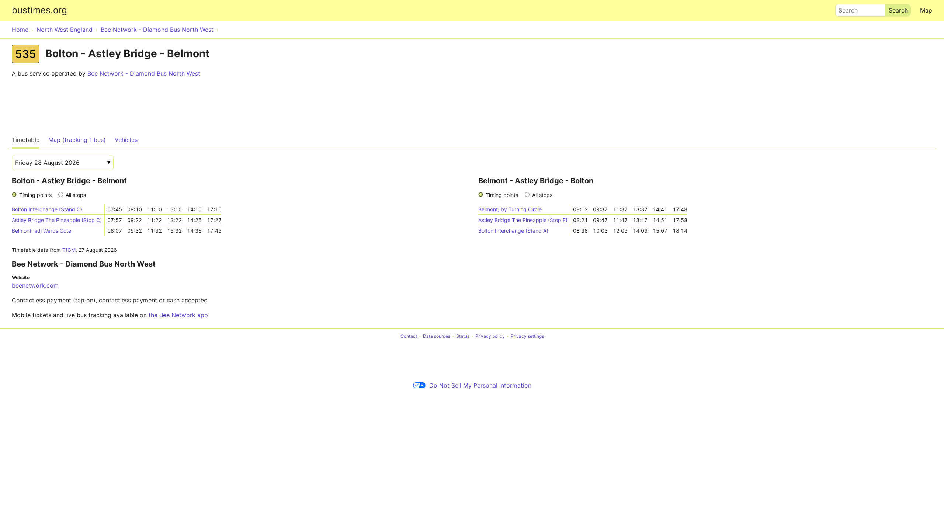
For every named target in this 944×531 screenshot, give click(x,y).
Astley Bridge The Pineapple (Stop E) (523, 220)
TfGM (69, 250)
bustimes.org (39, 10)
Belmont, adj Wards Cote (41, 231)
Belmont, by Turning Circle (510, 209)
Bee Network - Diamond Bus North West (143, 73)
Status (462, 336)
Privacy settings (527, 336)
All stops (76, 195)
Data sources (436, 336)
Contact (408, 336)
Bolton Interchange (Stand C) (47, 209)
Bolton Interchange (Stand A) (513, 231)
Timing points (35, 195)
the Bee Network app (178, 315)
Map (926, 10)
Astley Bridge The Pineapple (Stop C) (57, 220)
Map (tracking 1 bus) (77, 139)
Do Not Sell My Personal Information (480, 385)
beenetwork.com (35, 285)
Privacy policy (490, 336)
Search (844, 8)
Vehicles (126, 139)
